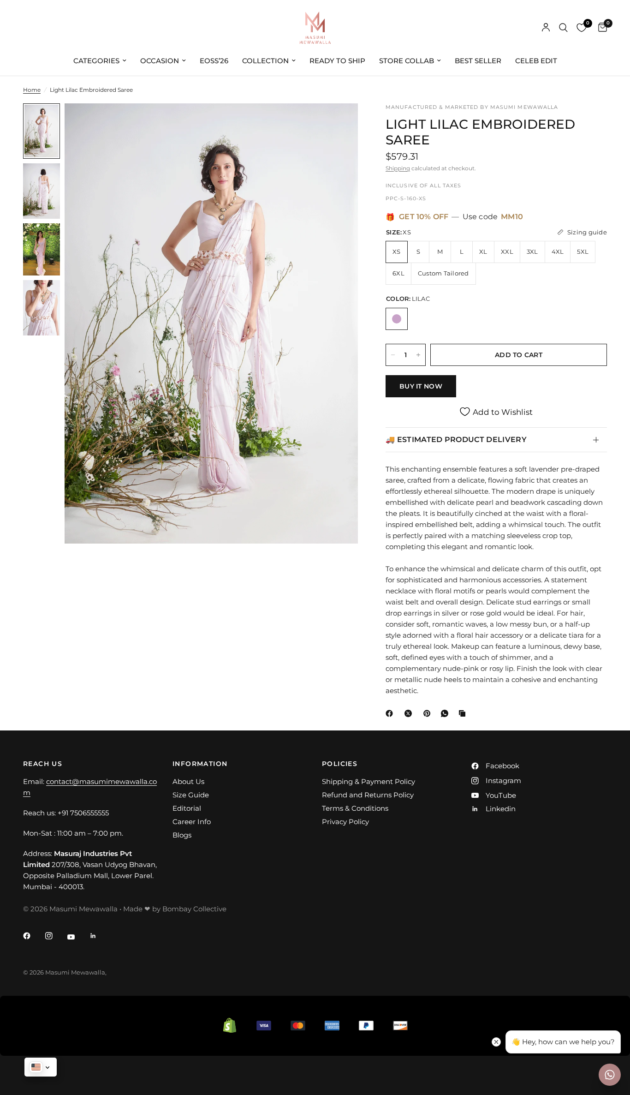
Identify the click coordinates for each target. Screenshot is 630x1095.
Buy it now (420, 386)
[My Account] (545, 28)
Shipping (398, 168)
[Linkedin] (99, 936)
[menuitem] (99, 61)
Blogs (181, 835)
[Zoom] (338, 123)
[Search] (563, 28)
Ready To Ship (337, 60)
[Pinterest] (428, 713)
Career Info (191, 821)
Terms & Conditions (355, 808)
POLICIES (339, 763)
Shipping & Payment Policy (368, 781)
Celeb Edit (536, 60)
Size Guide (190, 794)
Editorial (186, 808)
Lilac (397, 319)
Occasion (159, 60)
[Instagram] (55, 936)
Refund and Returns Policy (368, 794)
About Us (188, 781)
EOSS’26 (214, 60)
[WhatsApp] (446, 713)
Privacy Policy (345, 821)
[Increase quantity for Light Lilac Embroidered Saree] (418, 354)
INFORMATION (199, 763)
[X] (410, 713)
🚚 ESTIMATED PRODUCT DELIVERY (456, 439)
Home (32, 89)
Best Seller (478, 60)
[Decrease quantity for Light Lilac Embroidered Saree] (393, 354)
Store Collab (406, 60)
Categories (96, 60)
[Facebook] (391, 713)
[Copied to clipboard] (464, 713)
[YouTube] (77, 937)
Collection (265, 60)
